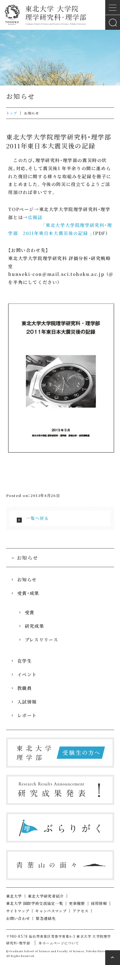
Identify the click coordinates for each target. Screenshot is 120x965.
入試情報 (27, 702)
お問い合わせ (18, 918)
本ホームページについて (59, 942)
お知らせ (27, 579)
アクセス (80, 910)
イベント (27, 674)
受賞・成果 (28, 593)
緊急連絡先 (46, 918)
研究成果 (34, 626)
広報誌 (35, 217)
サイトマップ (18, 910)
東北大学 (14, 896)
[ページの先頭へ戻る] (112, 957)
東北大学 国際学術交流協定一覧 (34, 903)
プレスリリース (41, 639)
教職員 (24, 688)
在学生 (24, 661)
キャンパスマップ (51, 910)
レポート (27, 715)
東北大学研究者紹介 (46, 896)
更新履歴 (77, 903)
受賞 (30, 612)
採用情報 (99, 903)
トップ (11, 113)
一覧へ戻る (37, 518)
